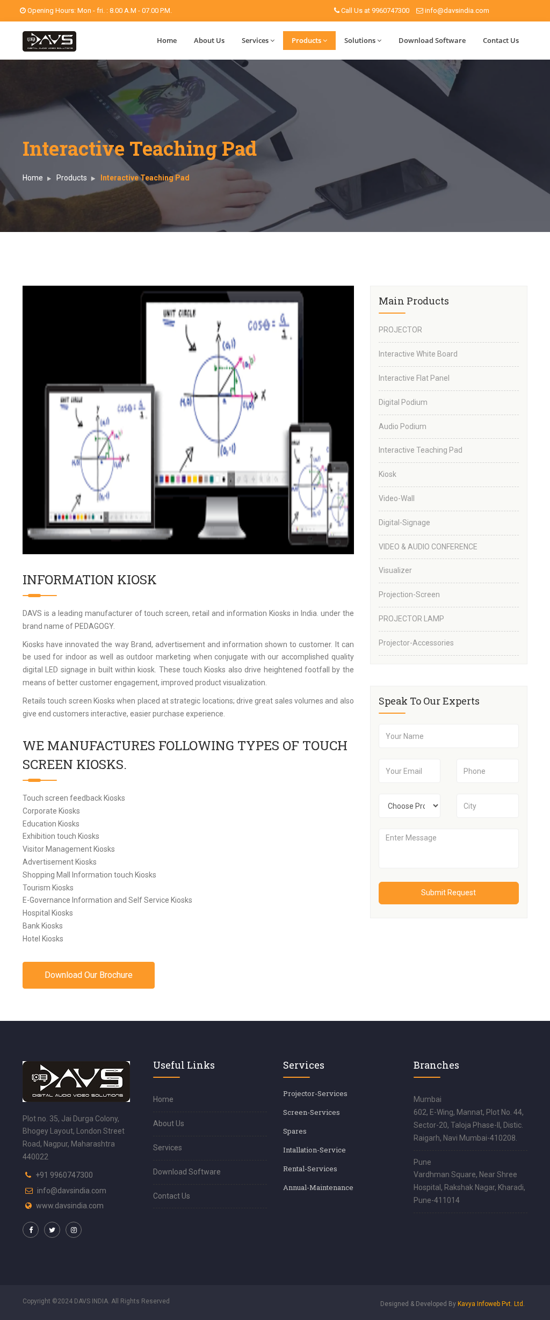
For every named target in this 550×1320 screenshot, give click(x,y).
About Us (209, 40)
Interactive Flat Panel (414, 378)
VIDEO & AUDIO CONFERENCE (428, 546)
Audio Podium (402, 426)
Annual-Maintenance (318, 1187)
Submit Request (448, 892)
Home (167, 40)
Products (306, 40)
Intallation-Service (314, 1150)
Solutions (359, 40)
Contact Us (501, 40)
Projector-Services (315, 1093)
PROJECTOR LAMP (411, 618)
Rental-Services (310, 1168)
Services (255, 40)
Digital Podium (403, 402)
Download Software (432, 40)
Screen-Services (311, 1112)
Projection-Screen (409, 594)
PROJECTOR (400, 329)
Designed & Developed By (452, 1304)
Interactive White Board (418, 354)
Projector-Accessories (416, 643)
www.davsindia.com (70, 1205)
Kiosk (387, 474)
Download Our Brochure (89, 975)
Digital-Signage (404, 522)
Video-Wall (397, 498)
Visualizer (395, 570)
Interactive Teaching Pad (420, 450)
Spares (295, 1131)
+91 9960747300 (64, 1175)
